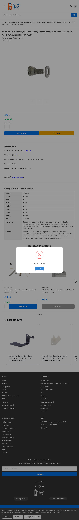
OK (39, 269)
